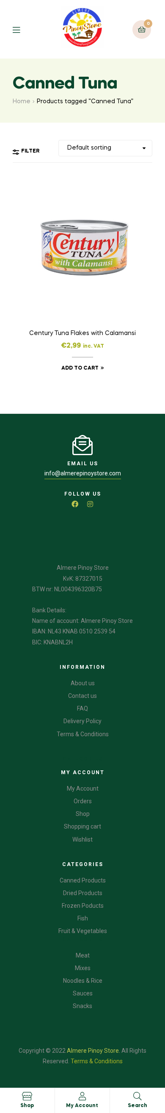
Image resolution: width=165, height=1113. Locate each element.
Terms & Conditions (97, 1061)
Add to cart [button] (80, 368)
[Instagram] (90, 504)
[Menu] (23, 29)
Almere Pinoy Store (93, 1050)
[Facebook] (75, 504)
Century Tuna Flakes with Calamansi (82, 333)
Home (21, 102)
